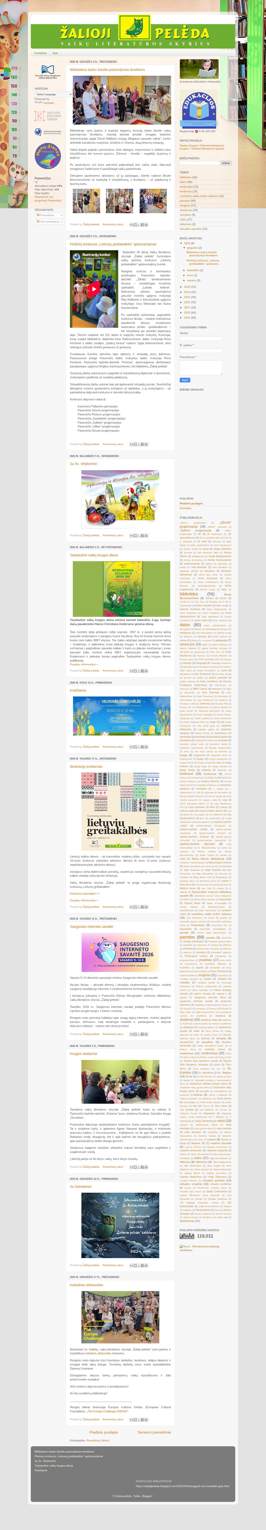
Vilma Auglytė (213, 1166)
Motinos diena (188, 888)
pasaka (210, 937)
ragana (199, 967)
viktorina (185, 1161)
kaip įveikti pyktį (206, 726)
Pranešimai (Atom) (97, 1440)
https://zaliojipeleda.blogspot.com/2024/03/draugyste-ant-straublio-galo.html (182, 1486)
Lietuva (223, 807)
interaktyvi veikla (188, 704)
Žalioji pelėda (203, 1210)
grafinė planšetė (218, 677)
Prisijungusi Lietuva (196, 956)
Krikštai (224, 778)
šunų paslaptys (201, 1069)
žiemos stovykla (223, 1214)
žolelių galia (222, 1217)
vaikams (184, 1125)
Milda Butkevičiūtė (205, 874)
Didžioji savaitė (224, 633)
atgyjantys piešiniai (189, 571)
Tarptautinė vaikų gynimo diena (194, 1087)
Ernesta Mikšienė (219, 656)
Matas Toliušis (207, 855)
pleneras (187, 952)
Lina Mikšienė (215, 814)
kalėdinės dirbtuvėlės (98, 1353)
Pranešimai (46, 215)
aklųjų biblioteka (222, 549)
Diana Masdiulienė (204, 633)
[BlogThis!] (135, 225)
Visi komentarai (49, 221)
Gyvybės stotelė (223, 674)
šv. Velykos (224, 1072)
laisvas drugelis (187, 796)
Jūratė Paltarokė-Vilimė (194, 722)
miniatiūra (184, 877)
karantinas (185, 740)
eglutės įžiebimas (220, 644)
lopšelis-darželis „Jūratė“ (194, 829)
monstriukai (213, 884)
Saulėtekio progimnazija (206, 1005)
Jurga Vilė (215, 722)
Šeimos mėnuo (207, 1057)
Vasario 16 (197, 1143)
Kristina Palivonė (210, 781)
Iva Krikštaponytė (200, 707)
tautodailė (204, 1091)
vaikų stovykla (224, 1128)
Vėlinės (183, 1154)
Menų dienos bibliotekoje (208, 858)
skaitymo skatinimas (221, 1023)
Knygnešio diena (219, 755)
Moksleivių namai (208, 881)
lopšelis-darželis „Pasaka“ (212, 833)
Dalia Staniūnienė (210, 616)
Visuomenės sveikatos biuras (212, 1188)
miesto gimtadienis (192, 866)
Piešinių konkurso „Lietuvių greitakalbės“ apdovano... (203, 262)
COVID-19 (185, 602)
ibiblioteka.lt (217, 689)
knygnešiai (199, 755)
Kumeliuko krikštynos (207, 785)
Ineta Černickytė (205, 696)
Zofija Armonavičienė (209, 1206)
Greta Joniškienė (209, 681)
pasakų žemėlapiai (193, 941)
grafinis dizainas (187, 681)
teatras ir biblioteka (218, 1095)
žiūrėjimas (207, 1217)
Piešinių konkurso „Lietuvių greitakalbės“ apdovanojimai (113, 244)
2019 (187, 317)
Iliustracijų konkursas (86, 767)
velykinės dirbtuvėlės (191, 1150)
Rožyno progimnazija (206, 986)
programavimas (187, 960)
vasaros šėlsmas (193, 1147)
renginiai (185, 205)
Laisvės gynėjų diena (218, 796)
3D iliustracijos (214, 534)
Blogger (147, 1496)
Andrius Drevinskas (193, 560)
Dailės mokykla (204, 605)
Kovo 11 (212, 777)
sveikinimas (209, 1053)
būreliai (210, 598)
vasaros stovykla (221, 1143)
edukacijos (186, 186)
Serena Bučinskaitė (219, 1008)
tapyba (186, 1080)
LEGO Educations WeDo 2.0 (194, 803)
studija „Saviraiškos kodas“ (210, 1046)
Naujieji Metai (192, 903)
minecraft (223, 874)
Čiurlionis (213, 602)
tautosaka (184, 1095)
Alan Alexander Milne (207, 552)
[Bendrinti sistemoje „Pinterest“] (146, 225)
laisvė (201, 796)
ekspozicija (199, 652)
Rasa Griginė (200, 971)
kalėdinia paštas (206, 729)
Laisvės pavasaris (189, 800)
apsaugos (222, 564)
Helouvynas (220, 685)
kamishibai (185, 737)
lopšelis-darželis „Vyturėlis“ (198, 843)
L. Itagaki (218, 789)
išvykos (183, 707)
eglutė (205, 644)
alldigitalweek (198, 556)
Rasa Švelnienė (219, 971)
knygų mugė (200, 766)
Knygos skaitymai (83, 1054)
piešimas (227, 945)
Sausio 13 (226, 1005)
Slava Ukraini (212, 1031)
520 (226, 538)
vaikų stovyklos (192, 1132)
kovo (190, 275)
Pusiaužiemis (191, 964)
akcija (206, 549)
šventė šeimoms (204, 1076)
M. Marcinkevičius (207, 848)
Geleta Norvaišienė (206, 670)
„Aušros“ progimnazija (193, 523)
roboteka (222, 979)
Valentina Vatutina (207, 1136)
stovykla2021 (187, 1042)
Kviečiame (78, 690)
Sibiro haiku (185, 1012)
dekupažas (185, 629)
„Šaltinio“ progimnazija (195, 530)
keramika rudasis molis (192, 744)
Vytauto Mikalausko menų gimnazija (199, 1195)
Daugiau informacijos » (84, 664)
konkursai (186, 191)
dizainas (202, 636)
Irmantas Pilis (221, 704)
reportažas (223, 975)
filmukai (187, 663)
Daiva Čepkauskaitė (217, 609)
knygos (200, 759)
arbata (183, 567)
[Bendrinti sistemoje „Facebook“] (142, 225)
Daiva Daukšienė (188, 613)
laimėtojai (209, 792)
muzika (220, 888)
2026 (187, 243)
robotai (207, 979)
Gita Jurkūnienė (202, 674)
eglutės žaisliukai (188, 648)
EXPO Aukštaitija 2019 (209, 659)
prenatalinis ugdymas (221, 952)
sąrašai (183, 997)
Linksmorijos (215, 818)
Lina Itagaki (199, 814)
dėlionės (198, 629)
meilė (183, 859)
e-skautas (206, 640)
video (183, 219)
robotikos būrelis (206, 982)
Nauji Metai (225, 899)
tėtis (195, 1106)
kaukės (210, 740)
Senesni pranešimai (154, 1432)
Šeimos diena (189, 1057)
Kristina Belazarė (188, 781)
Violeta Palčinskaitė (222, 1169)
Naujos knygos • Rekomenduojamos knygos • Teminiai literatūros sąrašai (202, 147)
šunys (217, 1064)
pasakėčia (226, 938)
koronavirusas (197, 778)
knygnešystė (186, 759)
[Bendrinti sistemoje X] (139, 225)
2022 (187, 302)
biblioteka (185, 177)
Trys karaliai (187, 1109)
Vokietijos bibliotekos (217, 1199)
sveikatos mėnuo (215, 1049)
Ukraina (223, 1110)
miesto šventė (211, 866)
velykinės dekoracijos (216, 1147)
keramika (223, 740)
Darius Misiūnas (220, 620)
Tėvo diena (221, 1106)
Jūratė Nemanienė (222, 718)
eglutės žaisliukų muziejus (214, 648)
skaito (196, 1031)
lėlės (212, 807)
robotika (185, 982)
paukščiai (187, 945)
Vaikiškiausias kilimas (207, 1125)
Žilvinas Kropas (190, 1217)
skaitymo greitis (200, 1023)
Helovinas (184, 689)
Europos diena (187, 659)
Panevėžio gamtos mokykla (193, 921)
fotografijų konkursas (221, 663)
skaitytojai (188, 1027)
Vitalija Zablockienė (216, 1191)
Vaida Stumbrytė (204, 1121)
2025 (187, 286)
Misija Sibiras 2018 (202, 877)
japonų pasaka (220, 707)
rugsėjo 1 (222, 993)
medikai (223, 855)
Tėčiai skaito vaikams (210, 1102)
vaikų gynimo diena (203, 1128)
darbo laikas (201, 620)
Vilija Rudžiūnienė (192, 1166)
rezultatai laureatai (189, 979)
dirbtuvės (188, 636)
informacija (223, 696)
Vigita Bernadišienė (219, 1158)
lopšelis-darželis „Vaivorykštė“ (212, 840)
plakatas (227, 949)
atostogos (209, 571)
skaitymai (220, 1015)
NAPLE (186, 899)
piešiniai (187, 948)
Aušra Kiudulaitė (208, 578)
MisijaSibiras (222, 877)
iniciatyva (223, 700)
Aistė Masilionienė (222, 545)
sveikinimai (186, 1053)
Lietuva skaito (187, 811)
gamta (205, 667)
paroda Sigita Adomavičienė (211, 933)
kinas (186, 751)
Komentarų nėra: (113, 224)
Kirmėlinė (223, 751)
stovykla (221, 1038)
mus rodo (206, 888)
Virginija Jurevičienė (217, 1173)
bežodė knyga (207, 589)
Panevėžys (198, 925)
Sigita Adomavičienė (205, 1012)
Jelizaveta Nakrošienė (209, 711)
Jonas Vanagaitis (204, 714)
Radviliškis (185, 967)
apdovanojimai (192, 563)
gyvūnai (187, 678)
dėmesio (224, 629)
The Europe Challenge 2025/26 (107, 1411)
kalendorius (221, 733)
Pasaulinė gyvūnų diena (219, 941)
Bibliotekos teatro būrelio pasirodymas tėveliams (107, 70)
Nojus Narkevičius (207, 910)
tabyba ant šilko (224, 1076)
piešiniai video (203, 949)
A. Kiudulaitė (186, 541)
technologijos (189, 1102)
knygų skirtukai (219, 766)
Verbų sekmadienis (200, 1154)
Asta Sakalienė (219, 567)
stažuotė (205, 1038)
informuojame (186, 700)
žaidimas (187, 1210)
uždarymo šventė (188, 1113)
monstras (200, 884)
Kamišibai (200, 737)
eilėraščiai (184, 652)
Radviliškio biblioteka (215, 964)
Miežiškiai (226, 866)
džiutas (194, 640)
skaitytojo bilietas (206, 1027)
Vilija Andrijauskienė (222, 1162)
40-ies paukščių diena (209, 538)
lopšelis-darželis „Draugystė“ (211, 826)
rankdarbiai (215, 967)
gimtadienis (185, 674)
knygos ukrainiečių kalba (209, 762)
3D (199, 534)
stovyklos (185, 214)
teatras (198, 1094)
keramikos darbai (218, 744)
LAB (198, 792)
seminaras (201, 1008)
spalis (196, 1035)
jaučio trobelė (186, 711)
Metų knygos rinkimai (220, 862)
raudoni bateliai (187, 975)
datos (183, 182)
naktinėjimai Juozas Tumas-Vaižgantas (213, 896)
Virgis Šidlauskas (217, 1177)
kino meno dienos (204, 751)
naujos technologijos (217, 903)
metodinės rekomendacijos (192, 862)
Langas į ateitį (210, 800)
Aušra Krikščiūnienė (208, 582)
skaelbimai (201, 1016)
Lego (224, 800)
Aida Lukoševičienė (200, 545)
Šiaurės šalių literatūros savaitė (201, 1061)
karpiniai (199, 740)
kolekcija (206, 770)
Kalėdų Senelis (202, 733)
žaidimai (227, 1206)
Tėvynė (206, 1106)
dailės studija (222, 605)
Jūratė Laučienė (202, 718)
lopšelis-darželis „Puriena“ (194, 836)
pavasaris (201, 945)
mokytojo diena (187, 881)
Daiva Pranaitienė (211, 613)
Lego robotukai (196, 807)
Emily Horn (215, 652)
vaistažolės (212, 1132)
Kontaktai (40, 53)
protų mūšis (225, 960)
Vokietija (198, 1199)
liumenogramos (203, 822)
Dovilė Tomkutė (219, 636)
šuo (218, 1069)
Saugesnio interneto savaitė (91, 927)
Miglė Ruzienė (213, 870)
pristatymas (220, 956)
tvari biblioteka (207, 1110)
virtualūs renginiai (191, 1184)
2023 (187, 297)
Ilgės (229, 689)
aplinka (209, 564)
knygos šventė (187, 762)
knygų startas (187, 770)
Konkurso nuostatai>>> (85, 893)
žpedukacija (187, 1220)
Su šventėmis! (81, 1187)
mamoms (184, 851)
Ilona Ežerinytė (210, 692)
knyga (183, 755)
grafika (200, 678)
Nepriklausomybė (216, 907)
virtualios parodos (191, 228)
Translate (48, 103)
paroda (184, 932)
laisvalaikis (223, 792)
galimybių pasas (190, 667)
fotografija (201, 663)
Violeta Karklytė (201, 1169)
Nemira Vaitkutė (189, 907)
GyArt (224, 670)
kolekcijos (222, 770)
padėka (223, 918)
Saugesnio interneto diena (210, 997)
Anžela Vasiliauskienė (219, 560)
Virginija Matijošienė (191, 1177)
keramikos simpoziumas (191, 748)
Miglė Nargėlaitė (192, 870)
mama (224, 848)
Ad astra (202, 541)
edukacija (221, 640)
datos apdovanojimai (215, 625)
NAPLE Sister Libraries (204, 899)
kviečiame (201, 788)
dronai (183, 640)
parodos (185, 200)
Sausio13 (187, 1008)
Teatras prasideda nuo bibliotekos (196, 1098)
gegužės (192, 247)
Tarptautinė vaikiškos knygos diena (208, 1083)
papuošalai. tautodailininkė (213, 929)
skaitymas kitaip (209, 1020)
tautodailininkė (220, 1091)
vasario (192, 280)
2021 (187, 307)
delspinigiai (211, 629)
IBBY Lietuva (200, 689)
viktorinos (185, 224)
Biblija (224, 589)
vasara (211, 1139)
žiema (217, 1210)
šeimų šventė (224, 1057)
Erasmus (201, 656)
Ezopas (227, 659)
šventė (189, 1076)
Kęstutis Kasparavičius (220, 748)
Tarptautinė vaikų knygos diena (94, 555)
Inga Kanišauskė (205, 700)
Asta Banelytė (199, 567)
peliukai (214, 945)
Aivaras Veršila (190, 549)
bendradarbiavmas (207, 586)
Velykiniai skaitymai (217, 1150)
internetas (205, 703)
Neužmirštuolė (186, 910)
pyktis (216, 949)
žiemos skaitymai (203, 1214)
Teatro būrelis (224, 1098)
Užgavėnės (209, 1113)
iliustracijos (190, 692)
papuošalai (186, 929)
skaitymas (186, 210)
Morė (225, 884)
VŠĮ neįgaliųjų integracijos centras (199, 1202)
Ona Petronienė (194, 918)
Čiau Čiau (199, 602)
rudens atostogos (199, 990)
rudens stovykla (202, 993)
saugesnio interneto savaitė (196, 1001)
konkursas (210, 773)
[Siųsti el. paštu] (131, 225)
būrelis (223, 598)
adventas (216, 541)
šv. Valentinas (206, 1072)
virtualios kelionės (188, 1180)
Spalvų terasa (211, 1035)
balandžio (193, 270)
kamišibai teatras (219, 737)
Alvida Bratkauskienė (220, 556)
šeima (228, 1053)
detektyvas (185, 632)
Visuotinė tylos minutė (190, 1191)
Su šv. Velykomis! (83, 464)
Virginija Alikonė (192, 1173)
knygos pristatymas (218, 759)
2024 (187, 292)
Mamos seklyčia (207, 851)
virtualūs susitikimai (221, 1184)
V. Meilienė (218, 1117)
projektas (205, 960)
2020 (187, 312)
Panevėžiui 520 (219, 925)
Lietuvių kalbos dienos (211, 811)
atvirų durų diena (208, 575)
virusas (187, 1188)
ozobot (211, 918)
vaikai (221, 1120)
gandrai (215, 667)
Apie (55, 53)
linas (202, 818)
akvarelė (188, 552)
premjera (201, 952)
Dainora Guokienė (190, 609)
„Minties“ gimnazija (217, 527)
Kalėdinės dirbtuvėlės (86, 1285)
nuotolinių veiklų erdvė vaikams (199, 196)
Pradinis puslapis (103, 1432)
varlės (200, 1139)
